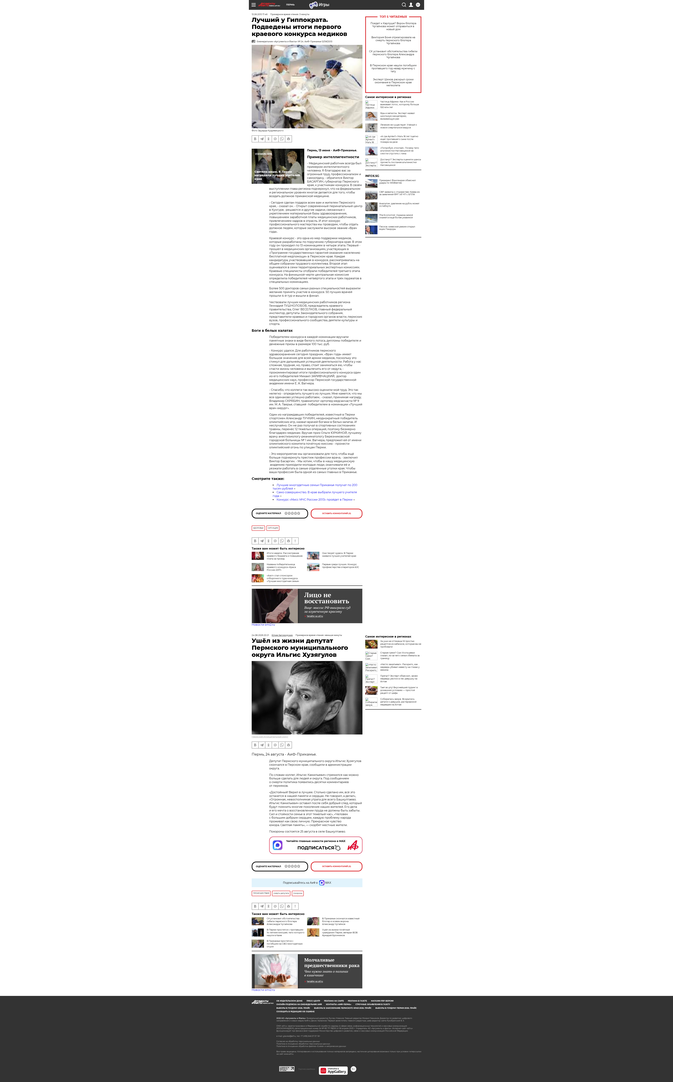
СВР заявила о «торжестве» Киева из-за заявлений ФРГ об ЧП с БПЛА (399, 193)
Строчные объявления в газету (372, 1004)
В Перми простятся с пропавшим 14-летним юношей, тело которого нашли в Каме (285, 932)
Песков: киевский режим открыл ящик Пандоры (397, 227)
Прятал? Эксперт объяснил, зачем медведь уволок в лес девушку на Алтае (399, 679)
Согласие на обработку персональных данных (298, 1041)
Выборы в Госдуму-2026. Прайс (293, 1008)
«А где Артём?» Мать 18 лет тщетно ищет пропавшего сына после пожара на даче (399, 139)
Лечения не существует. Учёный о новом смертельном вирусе (398, 126)
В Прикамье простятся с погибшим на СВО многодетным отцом (284, 944)
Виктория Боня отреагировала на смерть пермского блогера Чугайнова (393, 40)
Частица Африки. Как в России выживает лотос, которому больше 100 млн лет (399, 104)
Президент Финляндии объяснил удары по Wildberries (397, 181)
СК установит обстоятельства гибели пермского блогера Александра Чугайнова (393, 54)
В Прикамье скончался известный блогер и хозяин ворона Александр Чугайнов (340, 921)
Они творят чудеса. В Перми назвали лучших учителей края (339, 554)
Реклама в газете (357, 1001)
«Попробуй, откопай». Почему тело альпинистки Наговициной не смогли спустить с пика (399, 151)
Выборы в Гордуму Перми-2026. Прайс (396, 1008)
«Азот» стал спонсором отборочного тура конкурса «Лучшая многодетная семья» (283, 578)
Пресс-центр (313, 1001)
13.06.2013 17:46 (259, 14)
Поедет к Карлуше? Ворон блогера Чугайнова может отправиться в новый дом (393, 26)
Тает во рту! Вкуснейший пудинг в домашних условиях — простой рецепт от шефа (399, 690)
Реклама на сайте (334, 1001)
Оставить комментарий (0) (336, 513)
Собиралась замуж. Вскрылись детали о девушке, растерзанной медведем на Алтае (398, 702)
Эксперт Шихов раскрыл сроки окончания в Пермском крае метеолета (393, 82)
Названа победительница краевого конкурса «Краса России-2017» (281, 567)
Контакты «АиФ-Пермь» (338, 1004)
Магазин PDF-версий (382, 1001)
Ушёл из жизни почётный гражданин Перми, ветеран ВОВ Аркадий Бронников (340, 932)
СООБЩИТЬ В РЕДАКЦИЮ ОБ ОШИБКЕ (295, 1011)
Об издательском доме (289, 1001)
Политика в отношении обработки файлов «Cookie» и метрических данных (311, 1046)
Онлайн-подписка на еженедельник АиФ (299, 1004)
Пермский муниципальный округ (270, 736)
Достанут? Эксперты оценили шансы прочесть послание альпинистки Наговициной (400, 162)
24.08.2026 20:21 (260, 635)
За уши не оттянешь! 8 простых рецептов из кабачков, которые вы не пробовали (400, 644)
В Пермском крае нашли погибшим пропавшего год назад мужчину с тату (393, 68)
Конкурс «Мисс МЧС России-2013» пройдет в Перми (314, 499)
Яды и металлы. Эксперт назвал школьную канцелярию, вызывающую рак (397, 116)
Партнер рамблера (306, 1069)
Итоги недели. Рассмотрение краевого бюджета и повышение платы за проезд (284, 556)
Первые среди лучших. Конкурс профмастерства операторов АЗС (340, 565)
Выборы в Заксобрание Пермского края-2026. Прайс (342, 1008)
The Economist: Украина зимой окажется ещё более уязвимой (396, 216)
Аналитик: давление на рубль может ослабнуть (399, 204)
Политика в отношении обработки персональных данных (303, 1044)
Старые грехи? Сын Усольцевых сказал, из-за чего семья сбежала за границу (400, 655)
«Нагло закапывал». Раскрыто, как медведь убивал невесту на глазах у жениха (400, 667)
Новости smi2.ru (263, 624)
